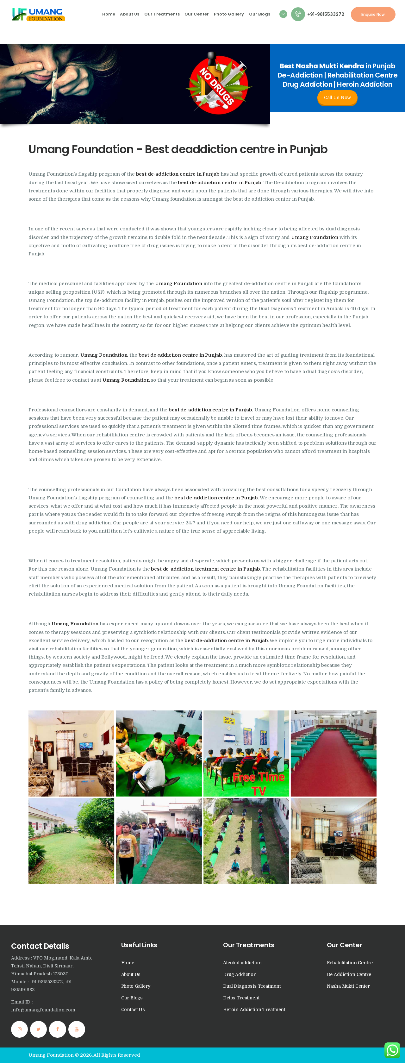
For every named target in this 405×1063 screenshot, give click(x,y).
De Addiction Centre (349, 974)
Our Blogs (132, 997)
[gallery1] (71, 753)
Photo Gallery (135, 986)
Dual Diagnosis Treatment (251, 986)
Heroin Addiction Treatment (254, 1009)
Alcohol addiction (242, 962)
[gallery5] (159, 841)
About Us (131, 974)
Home (127, 962)
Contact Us (133, 1009)
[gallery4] (71, 841)
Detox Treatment (241, 997)
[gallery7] (159, 753)
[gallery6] (334, 841)
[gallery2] (334, 753)
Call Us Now (337, 97)
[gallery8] (246, 753)
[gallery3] (246, 841)
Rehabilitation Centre (350, 962)
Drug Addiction (240, 974)
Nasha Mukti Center (348, 986)
